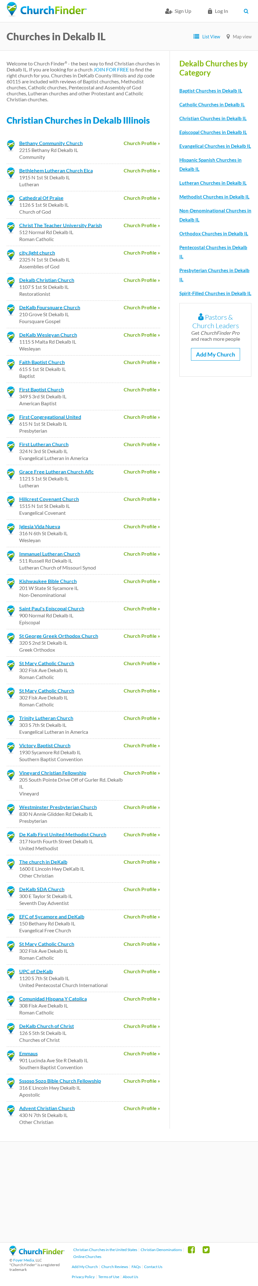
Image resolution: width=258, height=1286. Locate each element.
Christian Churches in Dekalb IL (213, 118)
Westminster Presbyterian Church (58, 807)
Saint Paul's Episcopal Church (51, 608)
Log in (221, 11)
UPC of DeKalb (36, 971)
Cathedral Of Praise (41, 198)
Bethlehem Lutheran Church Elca (56, 170)
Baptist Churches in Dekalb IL (210, 90)
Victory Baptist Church (44, 745)
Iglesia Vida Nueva (39, 526)
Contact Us (153, 1266)
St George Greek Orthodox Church (58, 636)
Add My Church (215, 354)
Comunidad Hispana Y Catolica (53, 999)
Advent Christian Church (47, 1108)
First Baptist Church (41, 389)
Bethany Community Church (51, 143)
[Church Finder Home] (36, 1254)
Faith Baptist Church (42, 362)
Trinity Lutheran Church (46, 718)
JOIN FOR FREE (111, 69)
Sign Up (183, 11)
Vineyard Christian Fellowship (52, 773)
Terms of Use (108, 1276)
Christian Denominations (161, 1249)
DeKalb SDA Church (41, 889)
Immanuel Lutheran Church (49, 554)
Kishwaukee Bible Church (48, 581)
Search (248, 11)
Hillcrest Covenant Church (49, 499)
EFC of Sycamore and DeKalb (51, 916)
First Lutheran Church (44, 444)
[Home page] (47, 9)
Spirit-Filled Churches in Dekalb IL (215, 293)
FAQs (136, 1266)
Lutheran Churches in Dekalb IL (213, 183)
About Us (130, 1276)
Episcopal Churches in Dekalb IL (213, 132)
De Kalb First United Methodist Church (62, 834)
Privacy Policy (83, 1276)
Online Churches (87, 1256)
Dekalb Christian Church (46, 280)
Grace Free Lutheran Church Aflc (56, 472)
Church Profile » (142, 143)
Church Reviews (114, 1266)
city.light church (37, 253)
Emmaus (28, 1053)
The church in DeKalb (43, 862)
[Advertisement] (129, 1192)
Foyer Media (23, 1260)
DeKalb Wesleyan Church (48, 335)
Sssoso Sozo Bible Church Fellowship (60, 1081)
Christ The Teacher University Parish (60, 225)
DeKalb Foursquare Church (49, 307)
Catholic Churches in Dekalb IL (212, 104)
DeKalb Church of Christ (46, 1026)
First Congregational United (50, 417)
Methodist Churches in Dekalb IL (214, 196)
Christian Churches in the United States (105, 1249)
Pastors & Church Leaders (215, 321)
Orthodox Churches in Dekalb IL (213, 233)
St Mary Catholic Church (46, 663)
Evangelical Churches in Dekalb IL (215, 146)
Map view (242, 36)
